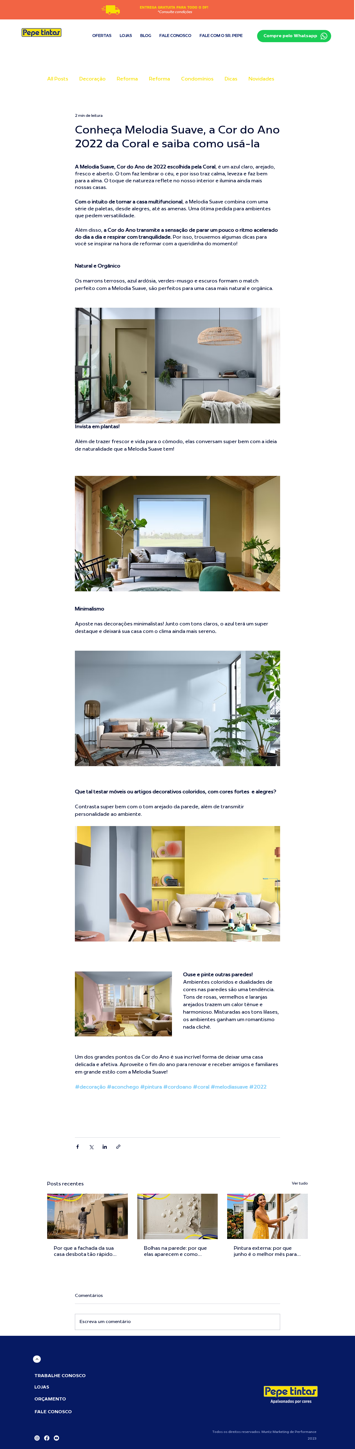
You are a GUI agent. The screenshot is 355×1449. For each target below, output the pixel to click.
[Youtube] (56, 1438)
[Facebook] (46, 1438)
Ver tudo (300, 1184)
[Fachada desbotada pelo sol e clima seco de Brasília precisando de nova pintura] (87, 1216)
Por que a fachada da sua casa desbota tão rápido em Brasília (84, 1252)
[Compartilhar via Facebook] (77, 1146)
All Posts (57, 79)
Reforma (127, 79)
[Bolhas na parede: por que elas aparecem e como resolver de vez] (177, 1216)
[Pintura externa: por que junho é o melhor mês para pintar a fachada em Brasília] (267, 1216)
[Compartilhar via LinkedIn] (104, 1146)
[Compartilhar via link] (118, 1146)
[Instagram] (37, 1438)
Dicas (231, 79)
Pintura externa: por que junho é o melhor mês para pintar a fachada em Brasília (267, 1252)
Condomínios (197, 79)
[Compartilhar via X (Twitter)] (91, 1146)
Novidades (261, 79)
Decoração (92, 79)
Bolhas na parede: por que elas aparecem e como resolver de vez (175, 1252)
